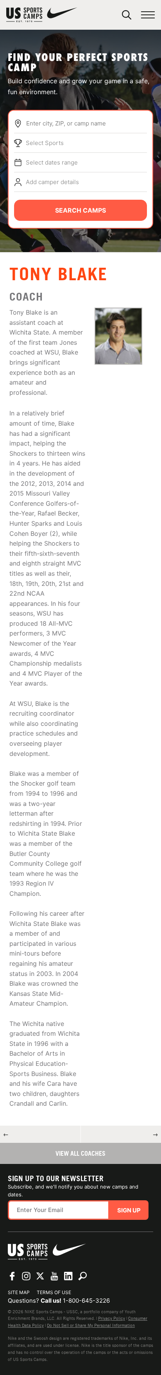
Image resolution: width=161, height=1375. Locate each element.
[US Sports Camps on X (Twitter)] (40, 1276)
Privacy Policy (111, 1318)
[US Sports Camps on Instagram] (26, 1276)
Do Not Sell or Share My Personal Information (91, 1325)
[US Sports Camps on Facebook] (12, 1276)
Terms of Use (54, 1292)
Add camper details (52, 182)
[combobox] (86, 123)
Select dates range (52, 162)
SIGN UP (129, 1210)
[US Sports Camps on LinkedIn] (68, 1276)
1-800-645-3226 (86, 1300)
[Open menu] (148, 15)
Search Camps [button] (80, 210)
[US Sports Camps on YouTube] (54, 1276)
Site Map (19, 1292)
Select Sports (45, 143)
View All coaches (80, 1153)
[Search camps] (82, 1276)
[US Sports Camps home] (41, 14)
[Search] (126, 15)
